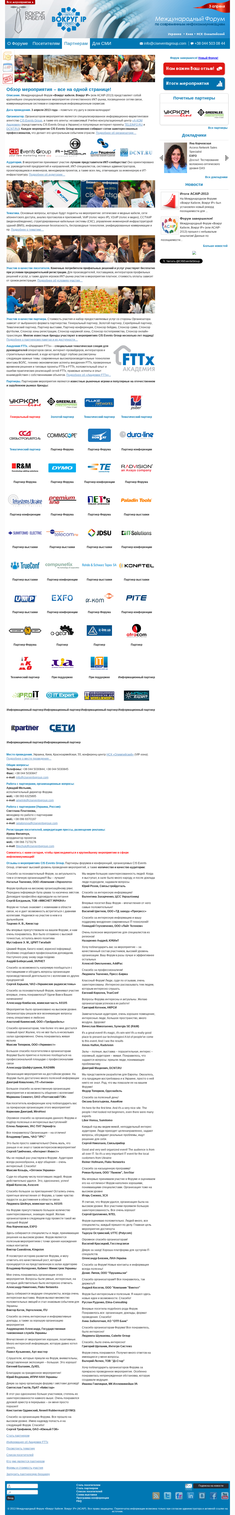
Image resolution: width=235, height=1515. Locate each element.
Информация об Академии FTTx (27, 1442)
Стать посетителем (88, 1485)
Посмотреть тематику (20, 1448)
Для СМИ (101, 43)
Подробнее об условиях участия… (60, 280)
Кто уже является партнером (25, 1461)
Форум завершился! (196, 218)
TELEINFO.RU (134, 124)
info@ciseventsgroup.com (165, 43)
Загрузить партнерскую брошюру (28, 1474)
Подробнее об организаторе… (116, 133)
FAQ (79, 1501)
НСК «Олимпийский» (120, 754)
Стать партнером (17, 1435)
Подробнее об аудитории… (47, 174)
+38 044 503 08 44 (210, 43)
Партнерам (76, 43)
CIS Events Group (31, 120)
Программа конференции (92, 1497)
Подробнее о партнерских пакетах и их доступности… (42, 339)
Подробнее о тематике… (27, 229)
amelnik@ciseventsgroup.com (35, 800)
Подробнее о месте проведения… (28, 758)
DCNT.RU (12, 128)
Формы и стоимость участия (24, 1467)
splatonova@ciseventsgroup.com (37, 823)
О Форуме (17, 43)
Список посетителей (20, 1455)
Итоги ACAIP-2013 (194, 194)
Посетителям (46, 43)
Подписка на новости (211, 1485)
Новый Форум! (208, 58)
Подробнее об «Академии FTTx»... (88, 375)
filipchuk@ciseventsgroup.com (35, 846)
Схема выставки (86, 1494)
